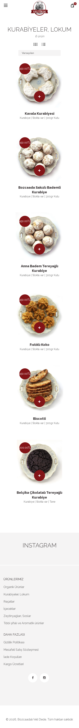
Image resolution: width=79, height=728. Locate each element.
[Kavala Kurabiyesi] (39, 84)
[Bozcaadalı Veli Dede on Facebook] (32, 677)
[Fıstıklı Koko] (39, 315)
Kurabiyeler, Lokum (16, 594)
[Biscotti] (39, 389)
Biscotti (39, 419)
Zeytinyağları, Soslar (17, 616)
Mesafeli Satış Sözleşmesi (21, 649)
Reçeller (9, 601)
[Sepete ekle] (39, 96)
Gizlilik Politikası (13, 642)
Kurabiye (25, 117)
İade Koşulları (12, 657)
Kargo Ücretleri (13, 664)
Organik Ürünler (13, 587)
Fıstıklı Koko (39, 345)
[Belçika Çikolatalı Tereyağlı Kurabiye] (39, 463)
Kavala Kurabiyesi (39, 113)
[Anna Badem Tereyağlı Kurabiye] (39, 236)
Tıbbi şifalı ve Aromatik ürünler (23, 623)
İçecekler (9, 609)
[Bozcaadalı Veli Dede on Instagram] (44, 677)
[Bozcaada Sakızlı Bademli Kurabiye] (39, 157)
